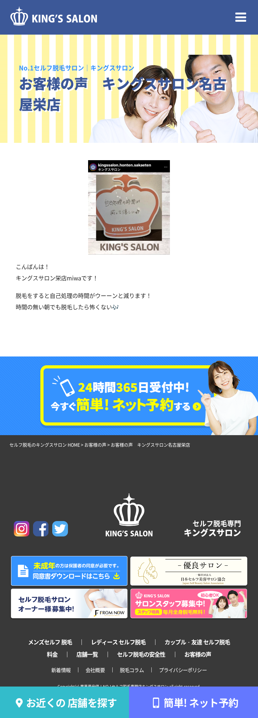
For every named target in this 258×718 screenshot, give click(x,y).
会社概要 (95, 670)
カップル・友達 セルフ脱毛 (197, 642)
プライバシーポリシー (183, 670)
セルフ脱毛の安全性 (141, 654)
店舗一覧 (87, 654)
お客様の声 (197, 654)
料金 (52, 654)
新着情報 (60, 670)
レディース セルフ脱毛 (118, 642)
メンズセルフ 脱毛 (50, 642)
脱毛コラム (132, 670)
